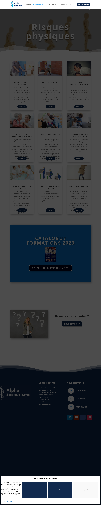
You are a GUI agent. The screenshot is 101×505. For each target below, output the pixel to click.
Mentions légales (8, 501)
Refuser (60, 490)
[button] (97, 478)
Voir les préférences (86, 490)
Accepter (34, 490)
